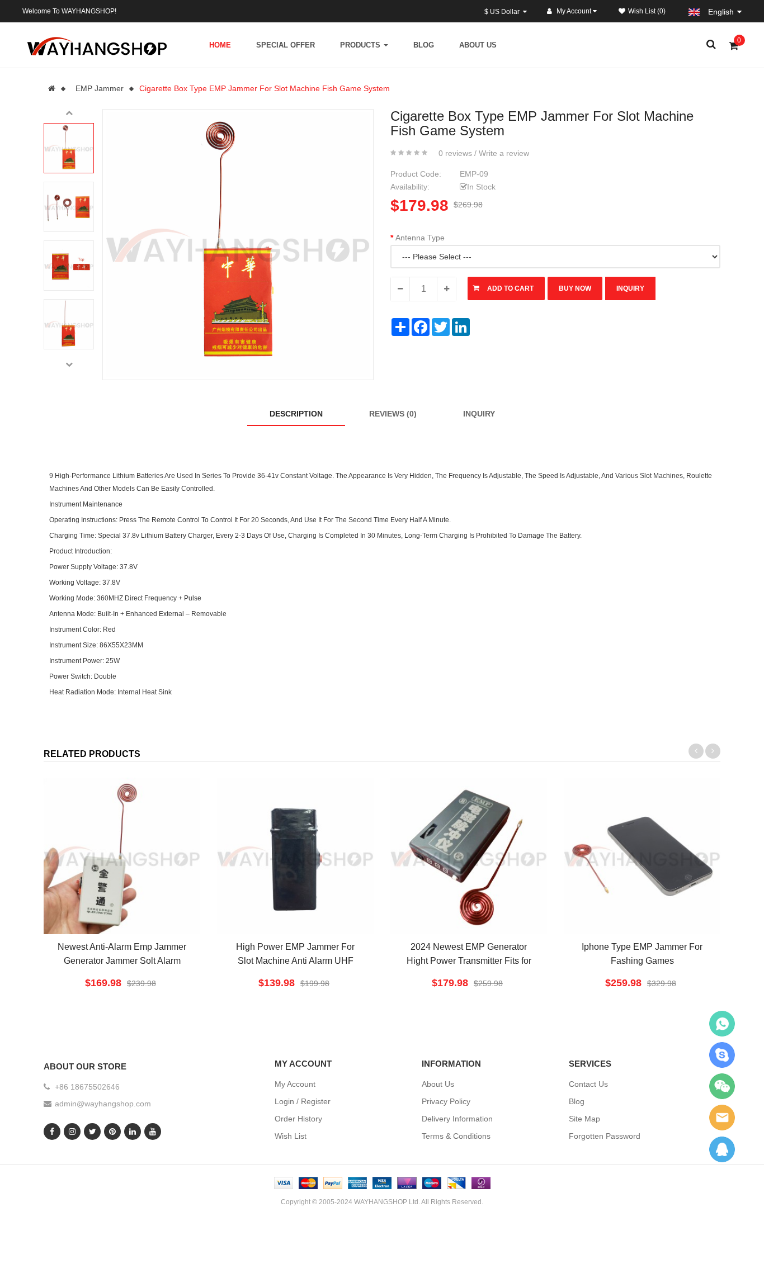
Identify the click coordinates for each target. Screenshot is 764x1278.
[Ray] (722, 1024)
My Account (295, 1084)
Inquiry (479, 413)
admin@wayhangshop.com (103, 1103)
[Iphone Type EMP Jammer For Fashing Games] (642, 856)
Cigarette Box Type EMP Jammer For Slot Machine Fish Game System (264, 88)
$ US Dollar (503, 12)
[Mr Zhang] (722, 1149)
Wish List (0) (647, 11)
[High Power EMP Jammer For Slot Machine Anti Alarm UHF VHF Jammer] (295, 856)
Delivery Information (457, 1118)
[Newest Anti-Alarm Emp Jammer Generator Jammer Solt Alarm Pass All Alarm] (122, 856)
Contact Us (588, 1084)
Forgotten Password (604, 1136)
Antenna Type (420, 237)
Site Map (584, 1118)
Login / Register (303, 1101)
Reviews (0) (393, 413)
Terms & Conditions (456, 1136)
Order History (298, 1118)
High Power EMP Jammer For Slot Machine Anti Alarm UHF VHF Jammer (295, 960)
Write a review (504, 153)
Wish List (290, 1136)
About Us (438, 1084)
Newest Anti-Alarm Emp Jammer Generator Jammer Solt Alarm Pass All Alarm (122, 960)
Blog (576, 1101)
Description (296, 413)
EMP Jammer (100, 88)
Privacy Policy (446, 1101)
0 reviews (455, 153)
